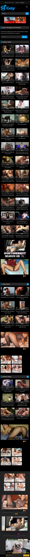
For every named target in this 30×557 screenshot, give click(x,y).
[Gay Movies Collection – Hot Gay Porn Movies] (12, 8)
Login (17, 2)
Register (22, 2)
